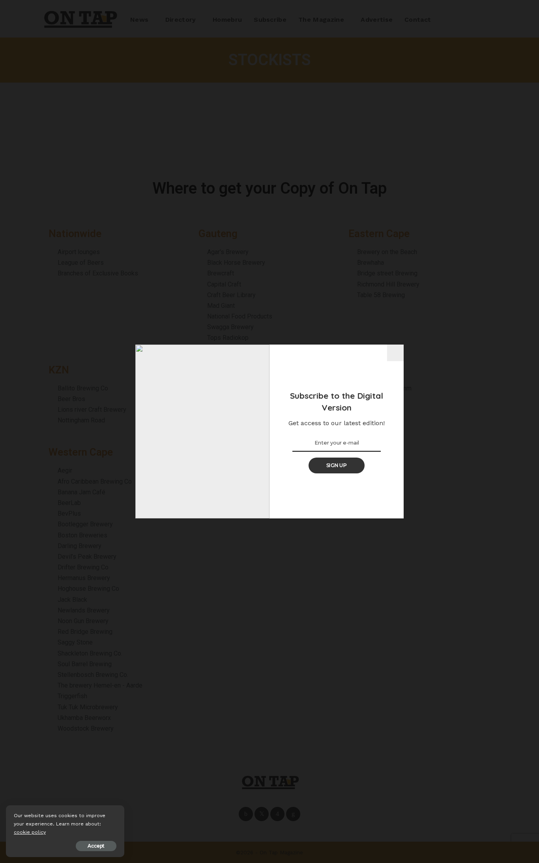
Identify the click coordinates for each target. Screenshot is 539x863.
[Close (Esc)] (395, 353)
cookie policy (30, 832)
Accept (96, 846)
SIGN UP (336, 465)
